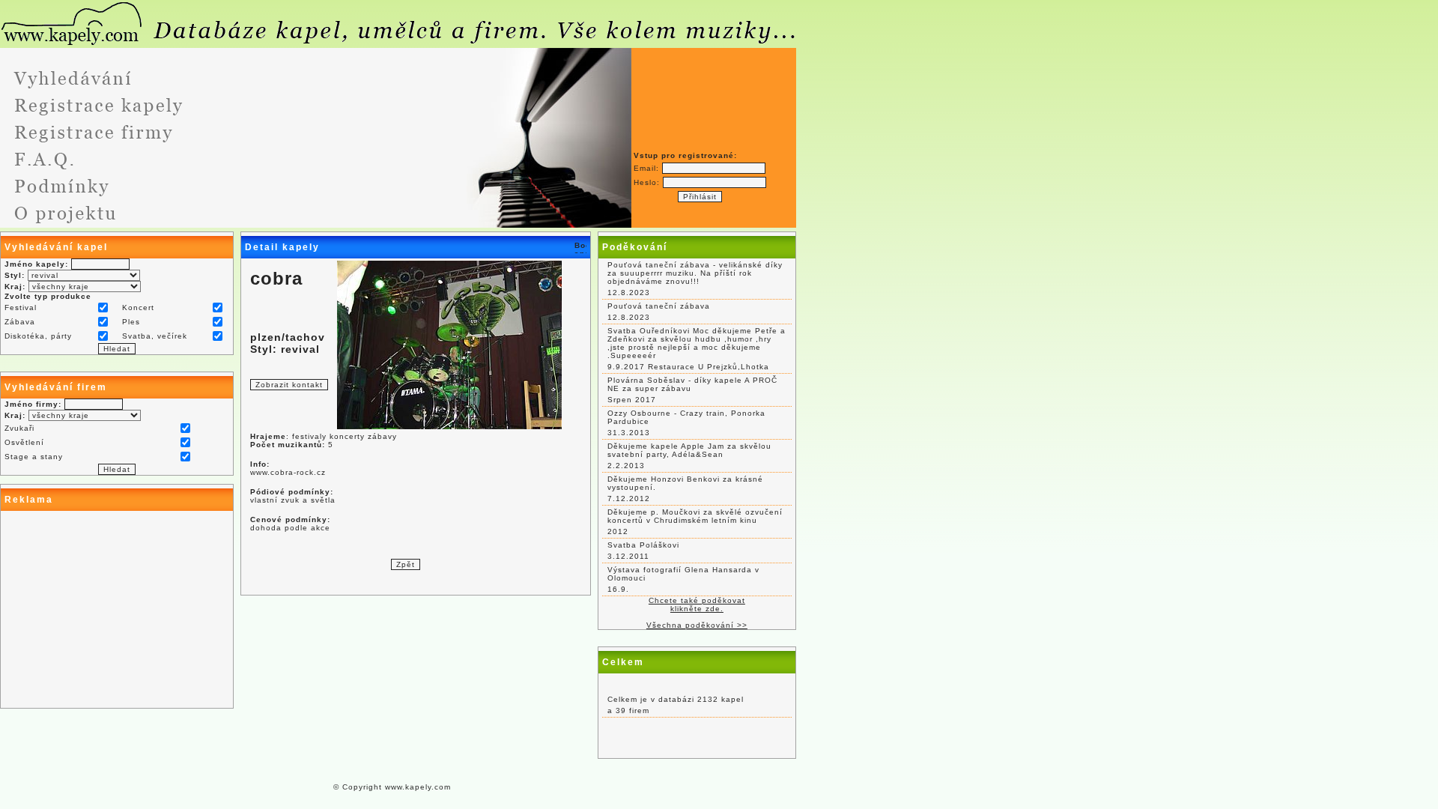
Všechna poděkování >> (696, 625)
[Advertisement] (116, 609)
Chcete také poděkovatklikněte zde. (697, 604)
